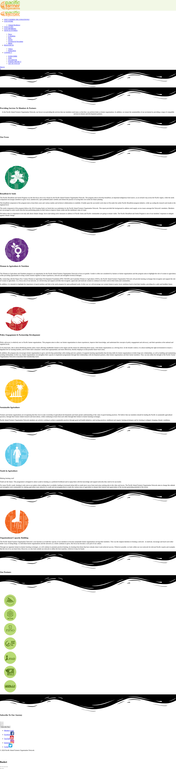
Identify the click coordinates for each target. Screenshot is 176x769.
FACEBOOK (12, 60)
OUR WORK (8, 21)
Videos (10, 49)
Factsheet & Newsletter (15, 41)
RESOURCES (9, 45)
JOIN (10, 58)
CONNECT (8, 52)
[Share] (3, 766)
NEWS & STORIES (11, 30)
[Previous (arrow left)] (1, 768)
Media (10, 43)
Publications (12, 51)
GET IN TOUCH (14, 63)
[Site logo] (10, 16)
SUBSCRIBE (12, 56)
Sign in (2, 67)
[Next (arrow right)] (3, 768)
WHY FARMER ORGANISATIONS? (17, 19)
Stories (10, 40)
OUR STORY (8, 27)
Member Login (9, 730)
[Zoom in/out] (7, 766)
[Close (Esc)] (1, 766)
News (10, 34)
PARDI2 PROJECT (14, 62)
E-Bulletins (11, 36)
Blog (9, 38)
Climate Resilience (14, 25)
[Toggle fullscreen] (5, 766)
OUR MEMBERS (10, 29)
